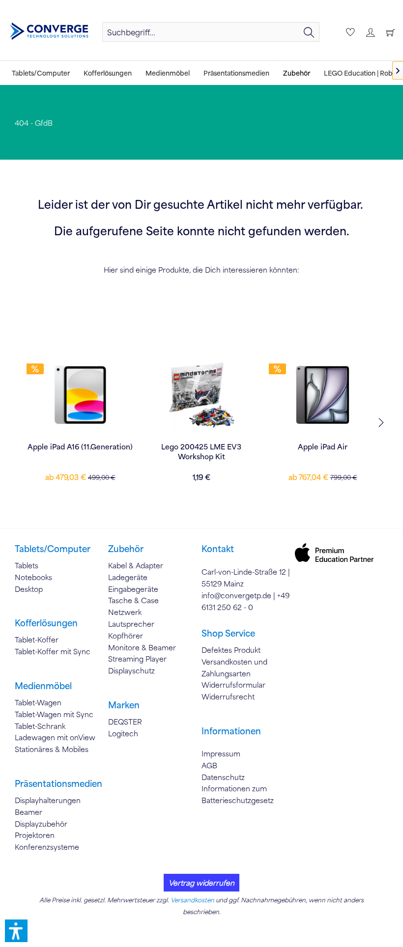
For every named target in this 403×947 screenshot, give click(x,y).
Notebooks (33, 577)
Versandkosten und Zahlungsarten (234, 667)
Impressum (221, 753)
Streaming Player (137, 658)
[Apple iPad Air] (322, 395)
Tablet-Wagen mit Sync (54, 714)
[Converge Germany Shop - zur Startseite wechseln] (49, 31)
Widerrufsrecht (228, 696)
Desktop (29, 589)
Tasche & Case (133, 600)
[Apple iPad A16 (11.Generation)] (80, 395)
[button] (16, 930)
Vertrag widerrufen (201, 882)
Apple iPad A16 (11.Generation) (80, 446)
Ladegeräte (127, 577)
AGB (209, 765)
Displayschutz (131, 670)
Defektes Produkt (231, 649)
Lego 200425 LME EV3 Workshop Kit (201, 451)
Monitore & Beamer (142, 647)
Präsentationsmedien (58, 783)
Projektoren (35, 835)
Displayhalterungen (48, 800)
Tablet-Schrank (40, 726)
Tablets (26, 565)
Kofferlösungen (46, 622)
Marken (124, 704)
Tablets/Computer (52, 548)
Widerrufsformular (233, 684)
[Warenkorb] (389, 32)
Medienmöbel (43, 685)
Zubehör (126, 548)
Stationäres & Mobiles (51, 749)
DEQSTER (125, 721)
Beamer (28, 812)
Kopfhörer (125, 635)
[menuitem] (210, 32)
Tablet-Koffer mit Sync (52, 651)
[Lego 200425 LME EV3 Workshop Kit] (201, 395)
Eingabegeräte (133, 589)
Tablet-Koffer (36, 639)
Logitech (123, 733)
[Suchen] (309, 32)
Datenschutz (223, 777)
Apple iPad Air (322, 446)
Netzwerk (125, 612)
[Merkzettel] (349, 32)
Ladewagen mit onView (55, 737)
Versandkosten (192, 900)
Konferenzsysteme (47, 846)
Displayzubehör (41, 823)
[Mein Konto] (369, 32)
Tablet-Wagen (38, 702)
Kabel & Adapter (135, 565)
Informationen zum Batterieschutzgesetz (238, 794)
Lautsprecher (131, 623)
